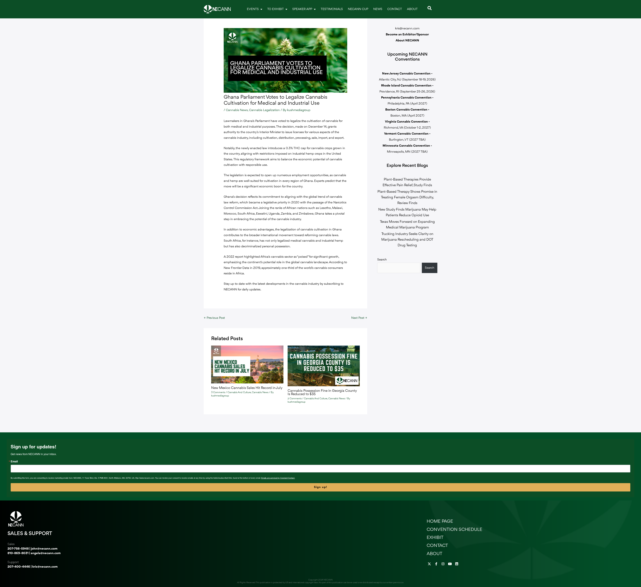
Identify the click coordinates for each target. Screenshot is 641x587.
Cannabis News (237, 110)
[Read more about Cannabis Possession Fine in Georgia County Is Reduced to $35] (324, 365)
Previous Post (214, 318)
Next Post (359, 318)
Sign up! (320, 487)
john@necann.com (44, 548)
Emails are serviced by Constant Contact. (278, 477)
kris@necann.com (407, 28)
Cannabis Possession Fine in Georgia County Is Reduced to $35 (322, 392)
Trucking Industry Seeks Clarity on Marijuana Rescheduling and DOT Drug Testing (407, 239)
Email (14, 461)
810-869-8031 (18, 553)
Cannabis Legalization (264, 110)
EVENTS (253, 9)
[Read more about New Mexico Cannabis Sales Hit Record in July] (247, 364)
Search (382, 259)
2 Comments (295, 398)
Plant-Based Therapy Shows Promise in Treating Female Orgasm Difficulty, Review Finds (407, 197)
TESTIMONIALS (332, 9)
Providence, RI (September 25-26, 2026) (407, 91)
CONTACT (394, 9)
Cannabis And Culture (239, 392)
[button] (429, 8)
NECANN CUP (358, 9)
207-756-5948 (18, 548)
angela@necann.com (46, 553)
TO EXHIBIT (275, 9)
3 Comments (218, 392)
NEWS (377, 9)
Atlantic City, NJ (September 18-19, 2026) (407, 79)
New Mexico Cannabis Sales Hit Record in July (246, 388)
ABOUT (412, 9)
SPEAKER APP (302, 9)
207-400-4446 (19, 566)
